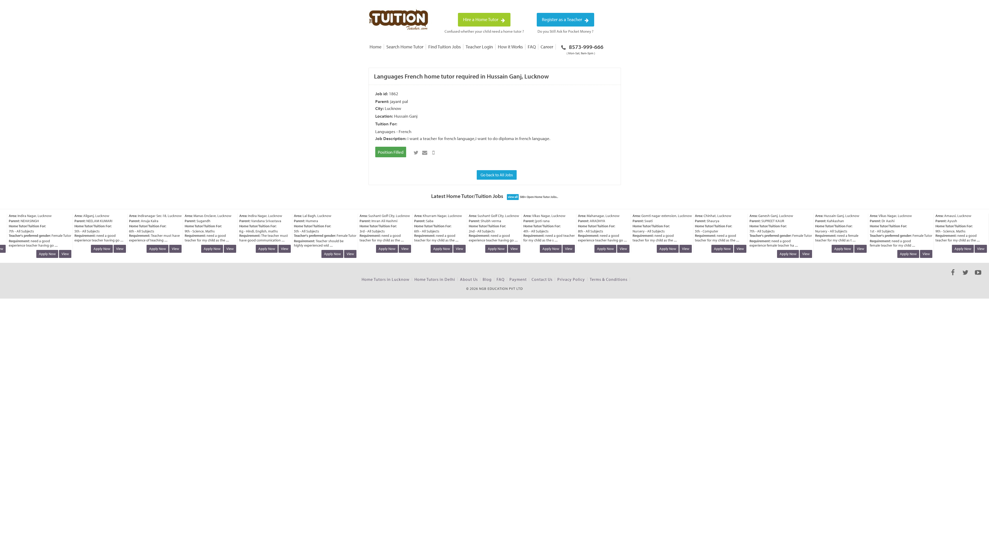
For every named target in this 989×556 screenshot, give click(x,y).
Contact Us (542, 279)
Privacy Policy (571, 279)
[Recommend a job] (425, 152)
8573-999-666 (585, 49)
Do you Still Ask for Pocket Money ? (565, 31)
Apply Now (40, 253)
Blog (487, 279)
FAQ (532, 47)
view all (513, 197)
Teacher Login (479, 47)
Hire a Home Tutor (481, 19)
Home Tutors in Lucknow (386, 279)
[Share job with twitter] (416, 152)
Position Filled (391, 152)
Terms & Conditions (608, 279)
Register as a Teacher (562, 19)
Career (547, 47)
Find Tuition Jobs (444, 47)
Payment (518, 279)
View (58, 253)
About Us (469, 279)
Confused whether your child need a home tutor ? (484, 31)
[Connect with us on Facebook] (953, 277)
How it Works (510, 47)
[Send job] (433, 152)
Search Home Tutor (404, 47)
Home (375, 47)
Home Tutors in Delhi (434, 279)
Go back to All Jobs (497, 174)
